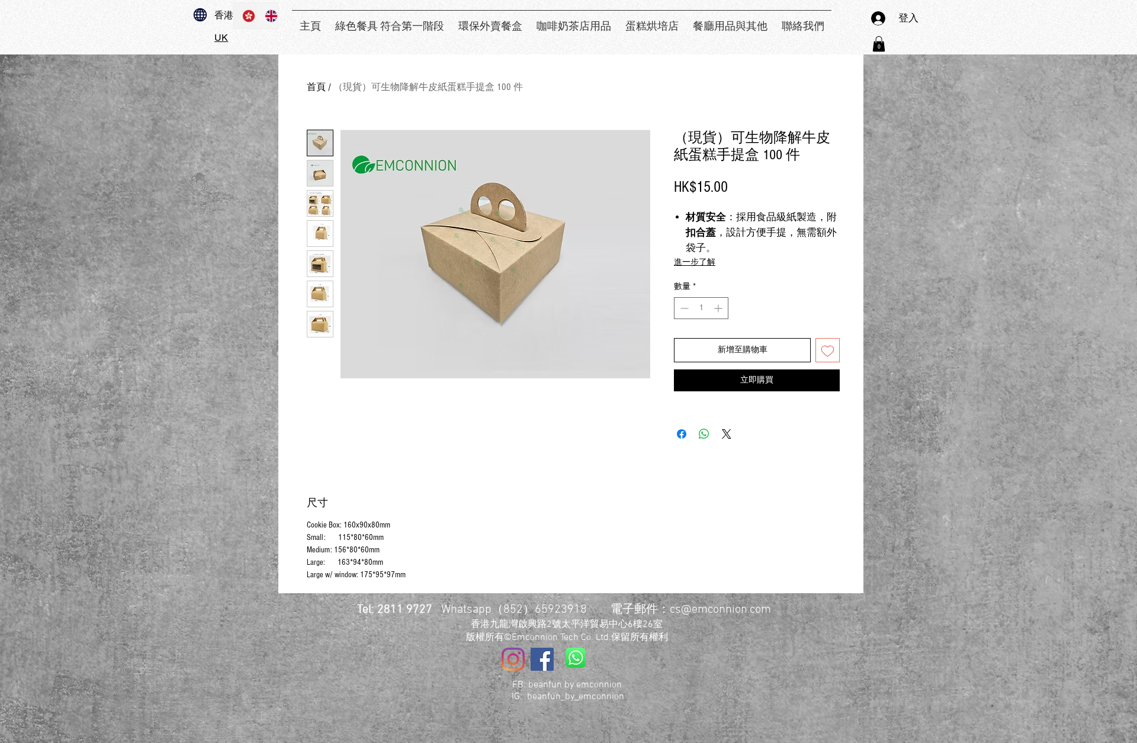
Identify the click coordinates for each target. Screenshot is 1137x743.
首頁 (316, 87)
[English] (267, 15)
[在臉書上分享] (682, 434)
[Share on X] (727, 434)
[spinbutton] (701, 308)
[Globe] (200, 14)
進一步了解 (694, 262)
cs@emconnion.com (720, 610)
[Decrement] (683, 308)
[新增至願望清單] (827, 350)
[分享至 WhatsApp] (704, 434)
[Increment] (719, 308)
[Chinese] (245, 15)
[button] (878, 44)
